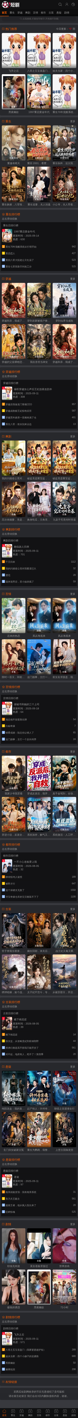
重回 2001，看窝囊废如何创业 (39, 163)
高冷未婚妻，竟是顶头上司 (13, 519)
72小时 (64, 1307)
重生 (12, 12)
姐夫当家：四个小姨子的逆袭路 (64, 70)
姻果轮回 (10, 1369)
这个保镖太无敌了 (15, 890)
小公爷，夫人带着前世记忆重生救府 (64, 204)
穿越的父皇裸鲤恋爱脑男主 (13, 362)
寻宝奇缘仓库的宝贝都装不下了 (22, 896)
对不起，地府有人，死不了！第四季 (24, 1054)
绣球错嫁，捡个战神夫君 (13, 992)
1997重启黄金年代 (39, 112)
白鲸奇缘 (10, 726)
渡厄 (8, 575)
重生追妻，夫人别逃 (39, 204)
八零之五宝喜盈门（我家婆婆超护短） (39, 70)
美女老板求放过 (39, 1266)
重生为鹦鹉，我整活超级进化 (39, 1149)
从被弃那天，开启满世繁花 (64, 992)
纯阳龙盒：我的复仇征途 (13, 1108)
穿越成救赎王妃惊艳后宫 (19, 411)
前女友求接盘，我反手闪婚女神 (64, 677)
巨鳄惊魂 (10, 1212)
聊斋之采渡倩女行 (64, 1108)
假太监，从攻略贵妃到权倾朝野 (22, 1041)
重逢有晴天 (13, 163)
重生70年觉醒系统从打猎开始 (64, 112)
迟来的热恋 (13, 635)
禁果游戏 (64, 1266)
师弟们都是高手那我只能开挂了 (22, 1047)
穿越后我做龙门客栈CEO (19, 404)
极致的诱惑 (13, 1307)
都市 (43, 12)
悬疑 (58, 12)
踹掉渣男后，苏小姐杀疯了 (20, 581)
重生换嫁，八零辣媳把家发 (13, 204)
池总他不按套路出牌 (16, 719)
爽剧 (27, 12)
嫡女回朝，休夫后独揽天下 (39, 951)
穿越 (19, 12)
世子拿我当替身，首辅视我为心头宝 (13, 951)
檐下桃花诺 (11, 1034)
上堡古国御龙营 (64, 1149)
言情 (35, 12)
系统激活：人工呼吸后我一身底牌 (64, 834)
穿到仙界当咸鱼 (64, 320)
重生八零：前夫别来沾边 (19, 424)
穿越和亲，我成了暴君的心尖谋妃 (13, 320)
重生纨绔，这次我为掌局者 (64, 163)
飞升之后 (14, 70)
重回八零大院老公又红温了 (20, 260)
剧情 (66, 12)
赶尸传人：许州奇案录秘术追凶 (39, 1108)
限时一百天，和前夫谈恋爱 (13, 677)
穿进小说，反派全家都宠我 (13, 834)
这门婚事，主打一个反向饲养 (39, 677)
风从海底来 (39, 635)
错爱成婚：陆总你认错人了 (20, 732)
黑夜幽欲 (14, 112)
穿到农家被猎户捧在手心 (39, 320)
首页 (4, 12)
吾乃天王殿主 (13, 1198)
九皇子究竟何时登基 (64, 519)
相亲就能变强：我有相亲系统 (21, 1192)
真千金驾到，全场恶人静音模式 (64, 793)
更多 (72, 121)
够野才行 (10, 883)
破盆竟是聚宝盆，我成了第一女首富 (39, 478)
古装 (51, 12)
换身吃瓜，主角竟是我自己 (39, 519)
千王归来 (10, 562)
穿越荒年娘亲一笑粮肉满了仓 (21, 417)
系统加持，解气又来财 (39, 834)
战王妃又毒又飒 (64, 951)
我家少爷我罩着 (13, 793)
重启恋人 (10, 253)
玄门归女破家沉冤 (13, 1149)
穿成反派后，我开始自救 (39, 793)
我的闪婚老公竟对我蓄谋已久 (13, 478)
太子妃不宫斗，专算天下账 (39, 992)
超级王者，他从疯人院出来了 (21, 1205)
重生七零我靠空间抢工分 (19, 266)
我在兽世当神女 (39, 362)
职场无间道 (13, 1266)
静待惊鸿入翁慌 (14, 877)
